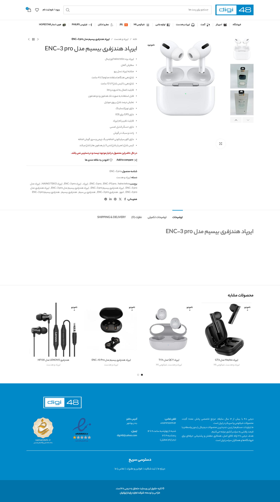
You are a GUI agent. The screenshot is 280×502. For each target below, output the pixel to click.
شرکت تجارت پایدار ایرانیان (132, 493)
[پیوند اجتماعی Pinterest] (115, 199)
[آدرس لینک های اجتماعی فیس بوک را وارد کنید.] (125, 199)
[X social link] (120, 199)
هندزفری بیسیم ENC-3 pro (46, 192)
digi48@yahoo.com (127, 436)
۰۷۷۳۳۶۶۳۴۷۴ (168, 423)
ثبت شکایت (149, 469)
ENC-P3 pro (109, 184)
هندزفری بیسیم (69, 192)
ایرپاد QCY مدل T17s (169, 360)
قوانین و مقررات (134, 469)
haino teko (123, 184)
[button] (248, 120)
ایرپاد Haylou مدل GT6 (226, 360)
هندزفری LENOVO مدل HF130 (53, 360)
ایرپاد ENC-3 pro (72, 184)
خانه (135, 39)
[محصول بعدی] (28, 39)
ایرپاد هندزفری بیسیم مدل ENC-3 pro (70, 188)
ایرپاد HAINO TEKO (52, 184)
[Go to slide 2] (138, 375)
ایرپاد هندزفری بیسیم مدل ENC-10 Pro (111, 360)
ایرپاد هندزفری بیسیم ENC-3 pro (107, 188)
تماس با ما (119, 469)
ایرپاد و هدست (121, 39)
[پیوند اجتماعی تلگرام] (105, 199)
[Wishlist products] (37, 10)
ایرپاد (85, 184)
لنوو (122, 192)
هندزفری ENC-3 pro (107, 192)
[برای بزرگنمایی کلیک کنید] (221, 143)
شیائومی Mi (219, 365)
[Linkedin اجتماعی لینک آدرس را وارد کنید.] (110, 199)
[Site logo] (234, 10)
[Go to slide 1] (142, 375)
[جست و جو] (67, 10)
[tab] (177, 216)
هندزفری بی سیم (87, 192)
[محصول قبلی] (38, 39)
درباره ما (161, 469)
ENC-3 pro (95, 184)
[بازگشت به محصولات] (33, 39)
